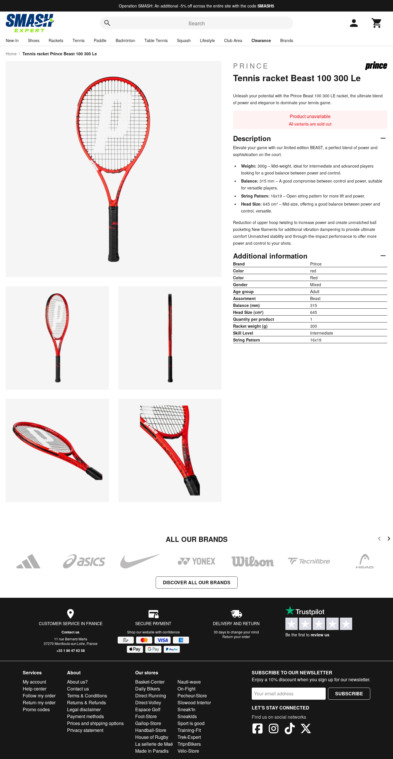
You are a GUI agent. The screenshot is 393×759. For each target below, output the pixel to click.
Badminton (125, 40)
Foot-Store (146, 716)
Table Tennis (156, 40)
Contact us (70, 632)
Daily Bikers (147, 688)
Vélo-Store (188, 750)
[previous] (379, 539)
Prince (251, 65)
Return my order (39, 702)
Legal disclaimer (84, 709)
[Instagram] (273, 729)
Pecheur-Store (192, 695)
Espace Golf (147, 709)
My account (34, 681)
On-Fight (186, 688)
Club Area (233, 40)
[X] (306, 729)
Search (196, 23)
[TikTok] (289, 729)
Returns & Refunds (86, 702)
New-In (12, 40)
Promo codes (36, 709)
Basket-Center (150, 681)
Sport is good (191, 723)
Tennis (79, 40)
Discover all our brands (196, 582)
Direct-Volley (148, 702)
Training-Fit (189, 730)
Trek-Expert (189, 737)
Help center (34, 688)
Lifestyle (207, 40)
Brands (286, 40)
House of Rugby (151, 737)
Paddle (100, 40)
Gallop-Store (148, 723)
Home (11, 53)
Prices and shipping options (95, 723)
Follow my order (39, 695)
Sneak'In (186, 709)
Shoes (33, 40)
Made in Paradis (152, 750)
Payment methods (85, 716)
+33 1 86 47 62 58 (70, 650)
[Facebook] (257, 729)
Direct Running (150, 695)
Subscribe (349, 693)
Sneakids (187, 716)
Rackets (56, 40)
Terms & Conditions (87, 695)
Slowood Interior (194, 702)
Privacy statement (85, 730)
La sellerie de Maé (154, 744)
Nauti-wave (189, 681)
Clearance (261, 40)
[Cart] (377, 23)
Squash (184, 40)
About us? (77, 681)
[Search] (107, 23)
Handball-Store (150, 730)
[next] (389, 539)
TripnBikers (189, 744)
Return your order (236, 636)
